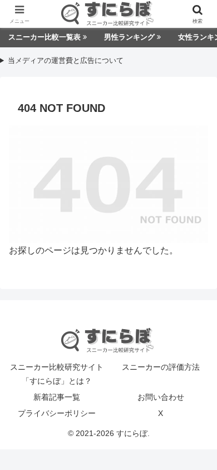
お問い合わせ (160, 397)
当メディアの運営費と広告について (66, 61)
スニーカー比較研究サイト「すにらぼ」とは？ (56, 374)
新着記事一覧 (56, 397)
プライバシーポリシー (57, 413)
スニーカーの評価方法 (161, 367)
